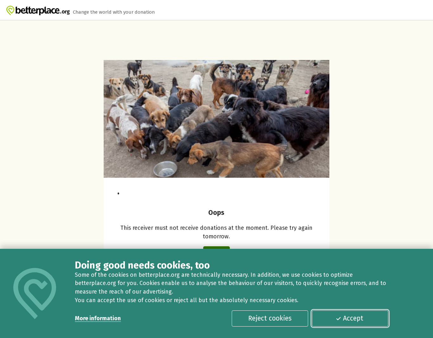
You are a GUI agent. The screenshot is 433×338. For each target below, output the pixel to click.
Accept (353, 318)
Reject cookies (270, 318)
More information (98, 318)
